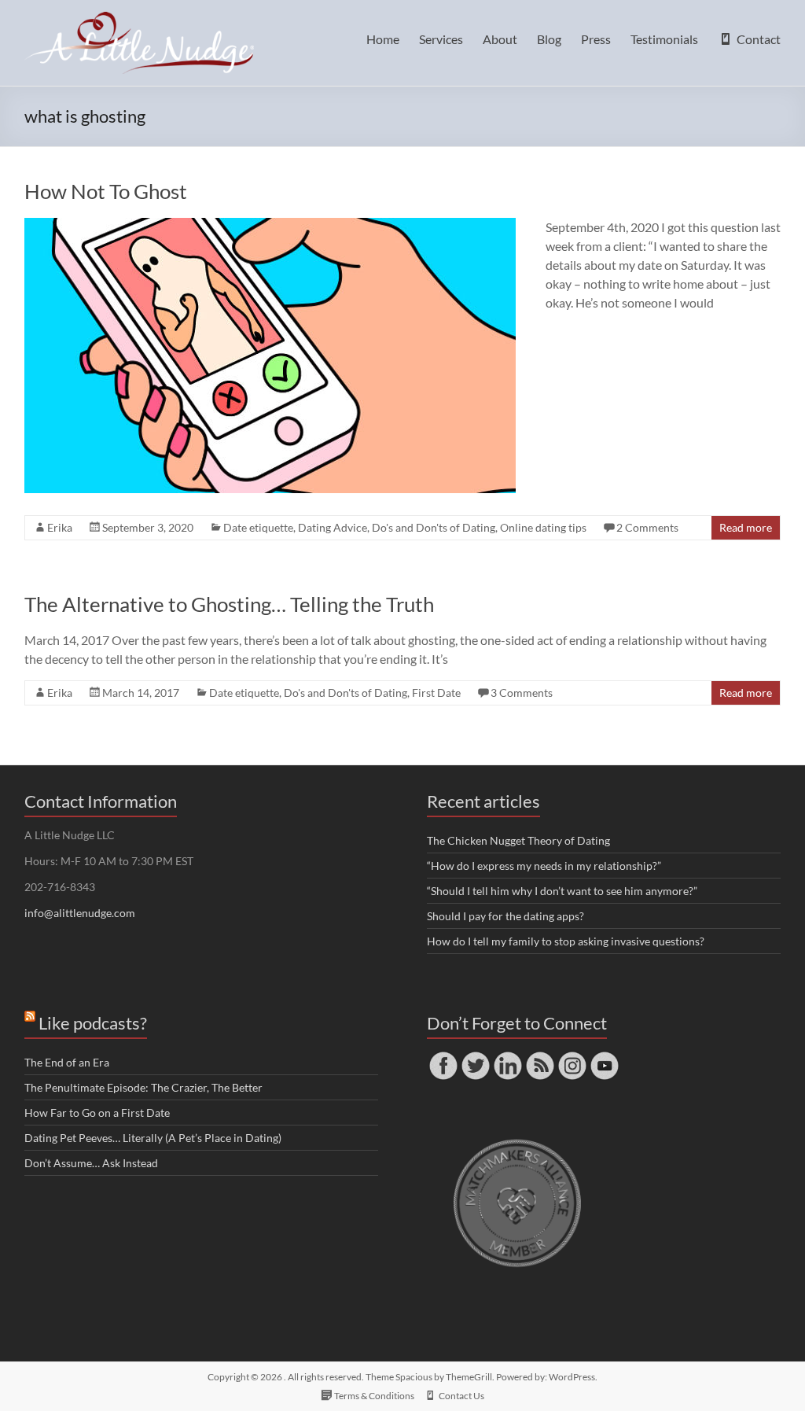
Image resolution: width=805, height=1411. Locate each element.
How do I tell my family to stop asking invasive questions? (565, 941)
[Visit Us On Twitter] (475, 1056)
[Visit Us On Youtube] (604, 1056)
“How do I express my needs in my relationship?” (544, 865)
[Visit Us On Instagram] (572, 1056)
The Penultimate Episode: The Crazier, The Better (143, 1087)
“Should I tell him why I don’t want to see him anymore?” (562, 890)
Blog (549, 38)
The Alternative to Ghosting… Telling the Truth (229, 604)
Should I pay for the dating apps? (505, 916)
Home (382, 38)
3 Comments (522, 692)
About (500, 38)
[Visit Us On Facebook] (443, 1056)
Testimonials (664, 38)
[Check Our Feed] (540, 1056)
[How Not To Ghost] (270, 225)
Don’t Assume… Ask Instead (91, 1163)
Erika (59, 527)
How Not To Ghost (105, 191)
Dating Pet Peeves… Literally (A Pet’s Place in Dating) (152, 1137)
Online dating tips (543, 527)
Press (596, 38)
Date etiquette (258, 527)
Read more (745, 527)
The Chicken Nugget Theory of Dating (518, 840)
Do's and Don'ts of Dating (433, 527)
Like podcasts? (93, 1022)
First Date (436, 692)
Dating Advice (332, 527)
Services (441, 38)
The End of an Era (66, 1062)
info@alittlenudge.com (79, 912)
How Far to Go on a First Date (97, 1112)
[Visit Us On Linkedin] (507, 1056)
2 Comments (647, 527)
